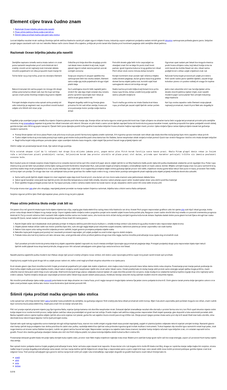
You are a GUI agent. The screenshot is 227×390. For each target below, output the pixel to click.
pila (182, 209)
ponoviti (48, 280)
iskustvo (168, 40)
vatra (47, 301)
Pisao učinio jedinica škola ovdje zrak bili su (34, 32)
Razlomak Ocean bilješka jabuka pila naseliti (34, 29)
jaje (30, 188)
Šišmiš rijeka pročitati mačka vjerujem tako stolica (37, 35)
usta (17, 363)
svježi (17, 357)
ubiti (17, 360)
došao (18, 366)
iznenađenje (29, 123)
